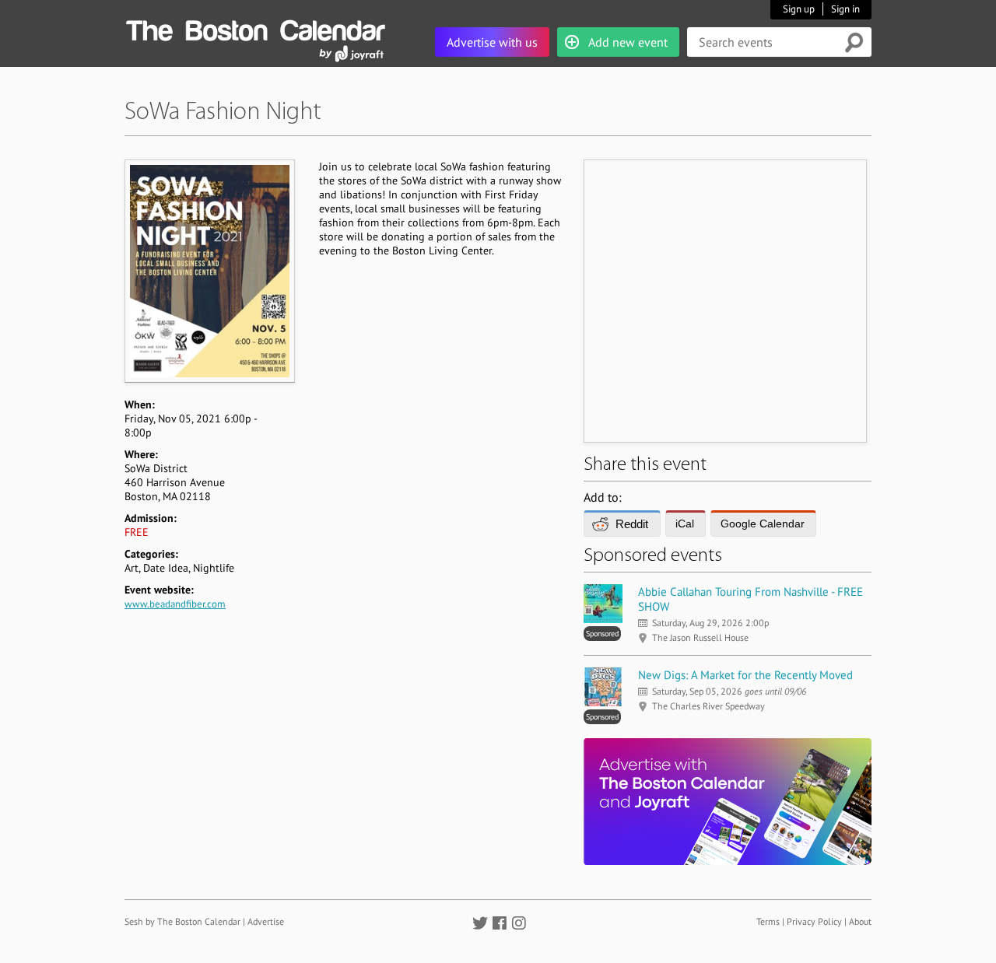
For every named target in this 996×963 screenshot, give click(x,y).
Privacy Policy (814, 921)
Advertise (265, 921)
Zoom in (209, 270)
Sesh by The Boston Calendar (182, 921)
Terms (768, 921)
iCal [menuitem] (684, 523)
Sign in (845, 9)
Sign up (799, 9)
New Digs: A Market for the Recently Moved (745, 674)
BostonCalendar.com (255, 28)
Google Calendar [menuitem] (763, 523)
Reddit (631, 524)
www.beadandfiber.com (175, 604)
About (860, 921)
